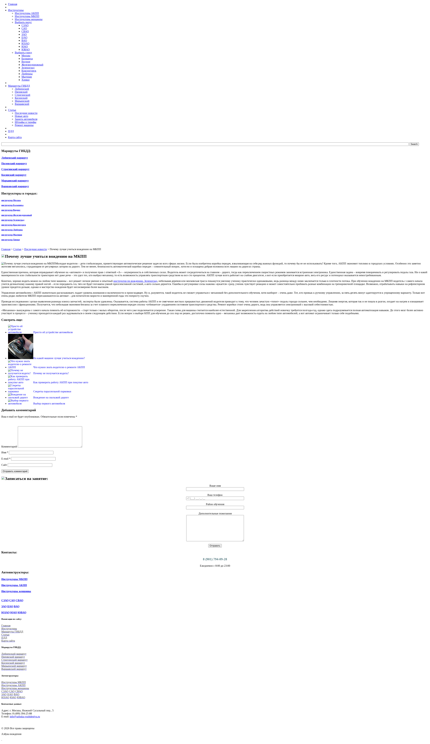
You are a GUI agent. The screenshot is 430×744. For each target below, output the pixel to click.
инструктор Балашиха (12, 205)
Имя (4, 452)
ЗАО (24, 34)
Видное (26, 61)
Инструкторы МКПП (27, 16)
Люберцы (27, 73)
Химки (26, 79)
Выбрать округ (23, 22)
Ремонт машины (24, 125)
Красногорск (29, 70)
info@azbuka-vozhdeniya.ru (25, 716)
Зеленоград (28, 67)
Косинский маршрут (13, 174)
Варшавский (22, 104)
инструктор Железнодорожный (16, 215)
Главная (5, 249)
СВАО (25, 31)
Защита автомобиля (26, 119)
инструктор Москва (11, 200)
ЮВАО (26, 49)
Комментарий (9, 446)
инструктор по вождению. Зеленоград (135, 281)
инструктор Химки (10, 239)
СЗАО (25, 25)
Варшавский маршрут (15, 186)
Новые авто (21, 116)
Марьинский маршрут (15, 180)
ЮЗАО (25, 43)
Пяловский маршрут (14, 163)
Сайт (4, 464)
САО (24, 28)
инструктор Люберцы (12, 229)
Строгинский (22, 94)
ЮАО (25, 46)
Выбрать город (23, 52)
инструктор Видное (10, 210)
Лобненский (22, 88)
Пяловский (21, 91)
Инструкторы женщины (28, 19)
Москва (26, 55)
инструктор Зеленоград (12, 220)
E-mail (5, 458)
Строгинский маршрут (15, 169)
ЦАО (24, 37)
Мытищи (27, 76)
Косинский (21, 97)
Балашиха (27, 58)
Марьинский (22, 101)
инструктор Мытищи (11, 234)
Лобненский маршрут (14, 157)
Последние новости (26, 113)
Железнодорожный (32, 64)
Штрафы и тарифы (25, 122)
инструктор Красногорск (13, 225)
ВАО (24, 40)
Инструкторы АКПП (27, 13)
